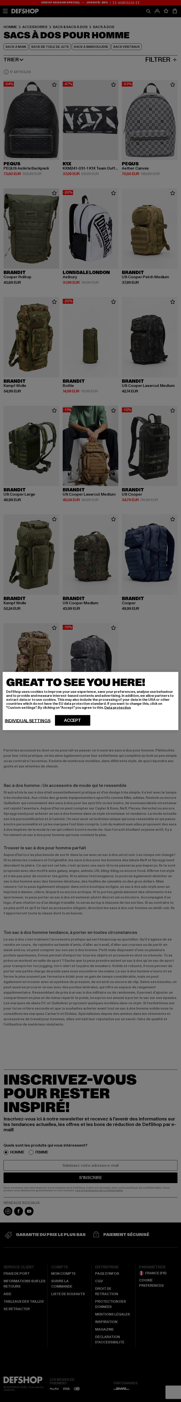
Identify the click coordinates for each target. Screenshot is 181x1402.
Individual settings (27, 721)
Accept (72, 720)
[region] (90, 701)
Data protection (117, 707)
